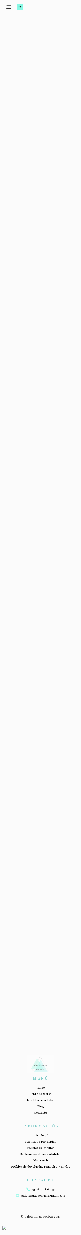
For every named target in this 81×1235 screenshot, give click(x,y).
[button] (9, 7)
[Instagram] (20, 7)
